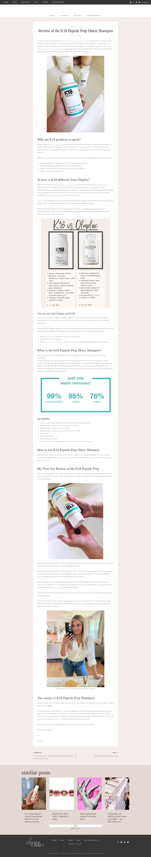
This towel (57, 587)
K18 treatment (44, 460)
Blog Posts (25, 2)
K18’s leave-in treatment (54, 342)
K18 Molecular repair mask (67, 185)
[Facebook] (133, 2)
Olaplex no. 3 (103, 185)
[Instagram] (131, 2)
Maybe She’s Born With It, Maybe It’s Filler (60, 816)
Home (6, 2)
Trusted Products (91, 840)
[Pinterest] (136, 2)
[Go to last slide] (24, 802)
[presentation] (34, 793)
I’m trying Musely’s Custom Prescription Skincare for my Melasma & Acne (53, 755)
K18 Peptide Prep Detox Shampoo (50, 49)
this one (57, 719)
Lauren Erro (76, 35)
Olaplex (40, 201)
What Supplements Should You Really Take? (88, 816)
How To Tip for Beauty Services (106, 754)
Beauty (73, 26)
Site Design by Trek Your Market (92, 853)
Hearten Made (75, 853)
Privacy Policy (75, 844)
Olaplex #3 (49, 336)
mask (110, 457)
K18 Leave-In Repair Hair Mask (77, 41)
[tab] (73, 828)
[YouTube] (139, 2)
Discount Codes (58, 2)
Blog (62, 840)
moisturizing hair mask (55, 195)
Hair (79, 26)
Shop (78, 840)
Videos (45, 2)
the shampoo (56, 144)
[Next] (126, 802)
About (14, 2)
